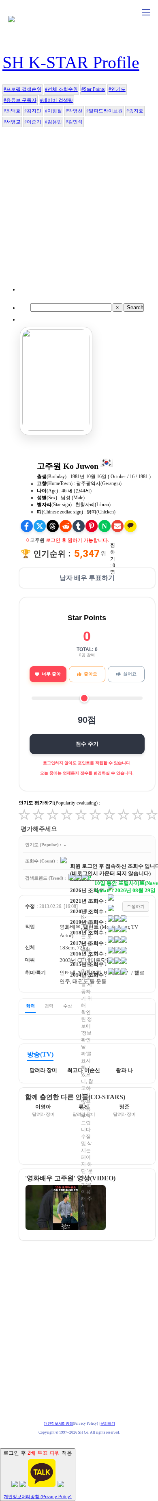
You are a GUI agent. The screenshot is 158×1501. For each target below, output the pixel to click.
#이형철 (53, 111)
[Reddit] (66, 526)
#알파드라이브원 (104, 111)
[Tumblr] (79, 526)
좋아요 (90, 673)
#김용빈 (53, 122)
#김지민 (32, 111)
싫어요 (130, 673)
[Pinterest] (91, 526)
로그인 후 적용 (37, 1474)
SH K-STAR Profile (70, 62)
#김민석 (74, 122)
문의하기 (107, 1423)
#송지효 (134, 111)
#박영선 (74, 111)
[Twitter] (40, 526)
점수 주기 (87, 744)
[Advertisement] (79, 212)
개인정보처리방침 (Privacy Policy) (38, 1496)
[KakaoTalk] (130, 526)
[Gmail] (117, 526)
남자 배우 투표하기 (87, 577)
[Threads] (53, 526)
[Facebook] (27, 526)
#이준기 (32, 122)
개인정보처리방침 (58, 1423)
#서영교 (12, 122)
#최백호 (12, 111)
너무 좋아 (51, 673)
